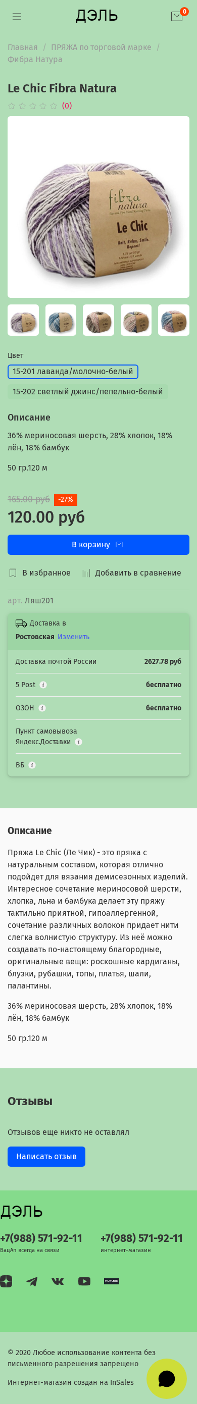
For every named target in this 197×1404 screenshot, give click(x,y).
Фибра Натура (35, 59)
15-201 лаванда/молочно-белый (73, 371)
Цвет (15, 356)
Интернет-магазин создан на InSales (71, 1382)
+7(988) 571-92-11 (41, 1238)
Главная (23, 47)
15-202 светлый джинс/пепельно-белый (88, 391)
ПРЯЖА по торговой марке (101, 47)
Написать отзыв (46, 1156)
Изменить (73, 637)
